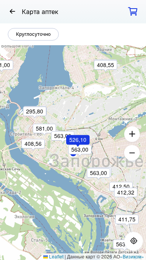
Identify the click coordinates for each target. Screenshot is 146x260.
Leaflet (55, 256)
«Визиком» (132, 256)
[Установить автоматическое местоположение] (133, 241)
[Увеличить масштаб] (132, 134)
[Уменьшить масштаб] (132, 153)
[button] (78, 150)
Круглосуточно (33, 34)
